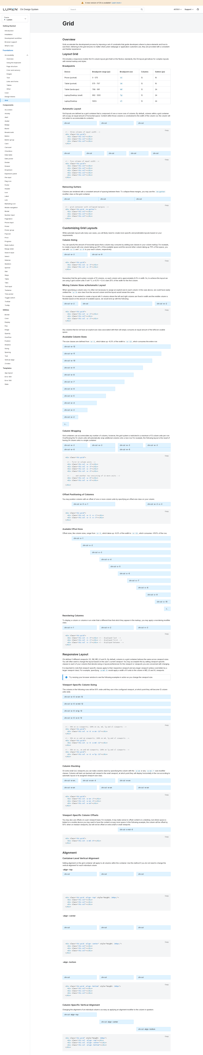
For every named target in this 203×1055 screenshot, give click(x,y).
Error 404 (8, 377)
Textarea (8, 290)
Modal (7, 211)
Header (7, 189)
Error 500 (8, 380)
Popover (8, 234)
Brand (7, 128)
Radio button (9, 245)
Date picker (9, 159)
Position (7, 341)
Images (9, 74)
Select (7, 256)
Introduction (9, 31)
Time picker (9, 294)
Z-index (7, 363)
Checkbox (8, 151)
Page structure (12, 66)
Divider (7, 162)
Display (7, 322)
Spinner (7, 268)
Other (9, 89)
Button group (9, 140)
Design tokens (10, 97)
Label (7, 196)
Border (7, 315)
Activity (7, 113)
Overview (10, 59)
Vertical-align (9, 360)
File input (8, 177)
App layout (9, 373)
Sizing (7, 348)
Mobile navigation (11, 207)
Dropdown (8, 170)
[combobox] (106, 9)
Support (188, 9)
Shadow (8, 345)
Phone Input (9, 222)
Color (7, 93)
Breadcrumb (9, 132)
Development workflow (13, 38)
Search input (9, 253)
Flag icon (8, 181)
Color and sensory (13, 70)
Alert (6, 117)
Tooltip (7, 305)
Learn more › (117, 3)
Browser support (11, 42)
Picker (7, 226)
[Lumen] (11, 9)
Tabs (6, 283)
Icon (6, 192)
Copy (167, 130)
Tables (9, 85)
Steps (7, 275)
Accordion (8, 110)
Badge (7, 125)
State (6, 384)
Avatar (7, 121)
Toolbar (7, 301)
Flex (6, 326)
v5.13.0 (177, 9)
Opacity (7, 333)
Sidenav (8, 260)
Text (8, 78)
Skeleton (8, 264)
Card (6, 144)
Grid (6, 100)
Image (7, 330)
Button (9, 136)
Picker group (9, 230)
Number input (10, 215)
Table (7, 279)
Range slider (9, 249)
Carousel (8, 147)
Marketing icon (10, 204)
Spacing (8, 352)
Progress (8, 241)
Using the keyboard (14, 63)
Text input (8, 286)
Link (9, 200)
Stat (6, 271)
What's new (9, 46)
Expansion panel (11, 174)
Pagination (8, 219)
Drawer (7, 166)
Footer (7, 185)
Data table (8, 155)
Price (6, 237)
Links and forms (12, 81)
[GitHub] (197, 9)
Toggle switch (10, 298)
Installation (9, 34)
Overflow (8, 337)
